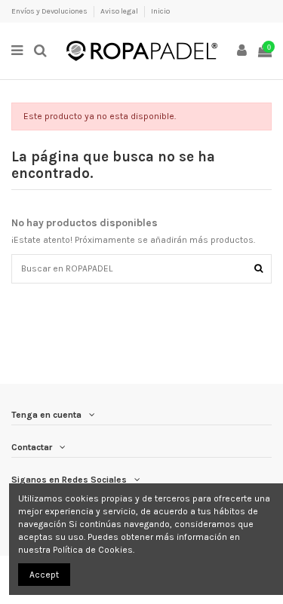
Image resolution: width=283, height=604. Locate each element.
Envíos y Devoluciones (50, 11)
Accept (44, 574)
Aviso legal (120, 11)
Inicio (160, 11)
